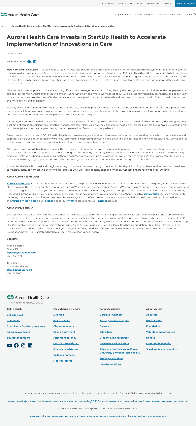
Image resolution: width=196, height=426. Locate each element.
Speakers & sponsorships (161, 349)
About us (151, 314)
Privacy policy (36, 416)
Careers (104, 326)
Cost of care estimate (66, 343)
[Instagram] (23, 346)
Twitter (71, 200)
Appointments (122, 14)
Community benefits (158, 343)
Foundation (153, 326)
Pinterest (101, 200)
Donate (150, 337)
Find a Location (153, 3)
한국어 (104, 401)
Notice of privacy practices (56, 416)
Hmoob (83, 401)
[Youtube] (9, 346)
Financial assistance (65, 349)
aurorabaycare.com (18, 332)
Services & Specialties (169, 14)
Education (106, 332)
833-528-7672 (108, 3)
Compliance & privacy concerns (26, 326)
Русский (138, 401)
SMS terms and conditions (154, 416)
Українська (167, 401)
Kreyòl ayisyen (66, 401)
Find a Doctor (136, 3)
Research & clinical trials (114, 343)
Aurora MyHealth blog (24, 200)
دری (40, 401)
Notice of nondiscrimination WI (84, 416)
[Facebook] (29, 61)
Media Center (154, 320)
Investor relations (110, 364)
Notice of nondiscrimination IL (114, 416)
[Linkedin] (35, 61)
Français (47, 401)
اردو (175, 401)
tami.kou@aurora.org (19, 270)
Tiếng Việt (183, 401)
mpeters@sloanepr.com (21, 252)
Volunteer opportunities (160, 332)
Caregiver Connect (111, 314)
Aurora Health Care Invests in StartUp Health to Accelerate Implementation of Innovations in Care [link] (63, 26)
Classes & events (63, 326)
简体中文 (33, 401)
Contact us (13, 320)
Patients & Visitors (144, 14)
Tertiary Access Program (114, 320)
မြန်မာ (26, 401)
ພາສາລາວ (112, 401)
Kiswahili (156, 401)
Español (122, 3)
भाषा (76, 401)
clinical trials (151, 194)
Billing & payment (64, 332)
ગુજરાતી (55, 401)
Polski (120, 401)
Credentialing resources (114, 337)
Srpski (147, 401)
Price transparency (64, 337)
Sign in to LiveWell (185, 3)
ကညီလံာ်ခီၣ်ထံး (94, 401)
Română (129, 401)
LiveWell (58, 314)
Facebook (49, 200)
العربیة (19, 401)
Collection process (64, 355)
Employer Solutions (111, 358)
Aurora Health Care (18, 183)
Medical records (62, 360)
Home (3, 26)
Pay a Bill (168, 3)
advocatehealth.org (18, 337)
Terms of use (135, 416)
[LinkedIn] (30, 346)
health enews (61, 320)
